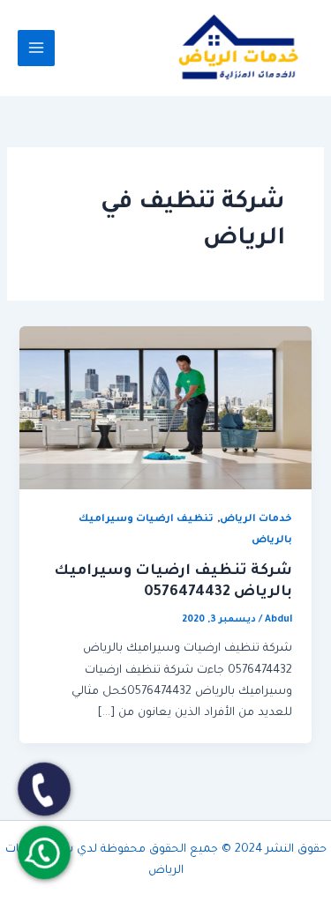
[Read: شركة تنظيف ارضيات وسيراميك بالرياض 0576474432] (165, 409)
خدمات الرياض (256, 519)
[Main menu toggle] (36, 48)
